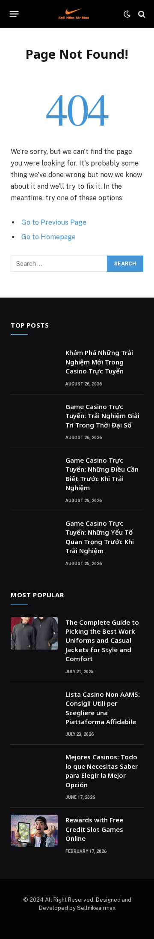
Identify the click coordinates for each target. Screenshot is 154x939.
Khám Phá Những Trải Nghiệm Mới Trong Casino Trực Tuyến (99, 361)
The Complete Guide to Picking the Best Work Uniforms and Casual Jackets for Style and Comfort (102, 640)
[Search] (140, 14)
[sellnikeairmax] (74, 14)
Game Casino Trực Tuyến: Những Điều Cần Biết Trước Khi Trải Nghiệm (102, 474)
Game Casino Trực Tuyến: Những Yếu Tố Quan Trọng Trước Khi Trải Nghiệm (99, 537)
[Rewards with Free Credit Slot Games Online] (34, 831)
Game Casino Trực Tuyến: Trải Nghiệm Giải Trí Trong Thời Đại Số (102, 415)
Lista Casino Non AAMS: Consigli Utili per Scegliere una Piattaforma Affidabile (102, 708)
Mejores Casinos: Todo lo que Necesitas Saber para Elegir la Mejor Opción (101, 770)
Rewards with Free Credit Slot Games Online (94, 829)
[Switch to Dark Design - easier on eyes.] (127, 14)
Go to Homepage (48, 237)
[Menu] (14, 14)
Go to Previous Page (53, 222)
